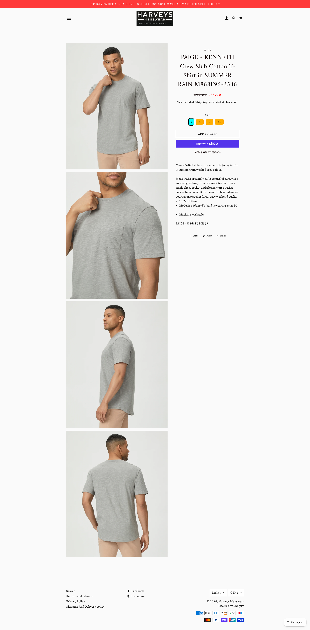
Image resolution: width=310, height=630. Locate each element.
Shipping (201, 102)
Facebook (137, 591)
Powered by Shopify (231, 606)
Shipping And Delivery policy (85, 606)
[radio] (191, 122)
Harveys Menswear (231, 601)
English (216, 592)
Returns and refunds (79, 596)
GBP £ (234, 592)
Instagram (138, 596)
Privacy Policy (75, 601)
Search (70, 591)
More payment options (207, 151)
